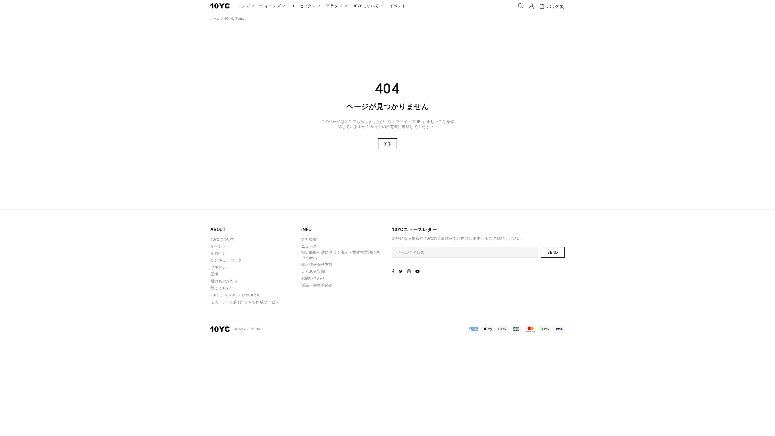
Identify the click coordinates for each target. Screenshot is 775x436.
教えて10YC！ (222, 288)
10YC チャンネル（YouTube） (236, 295)
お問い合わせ (313, 278)
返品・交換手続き (317, 285)
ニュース (309, 246)
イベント (218, 246)
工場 (214, 274)
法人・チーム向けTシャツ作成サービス (244, 302)
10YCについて (222, 239)
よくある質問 (313, 271)
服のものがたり (224, 281)
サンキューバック (226, 260)
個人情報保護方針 (317, 264)
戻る (387, 143)
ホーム (214, 18)
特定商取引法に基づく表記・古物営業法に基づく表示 (340, 255)
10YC (220, 6)
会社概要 (309, 239)
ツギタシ (218, 267)
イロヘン (218, 253)
